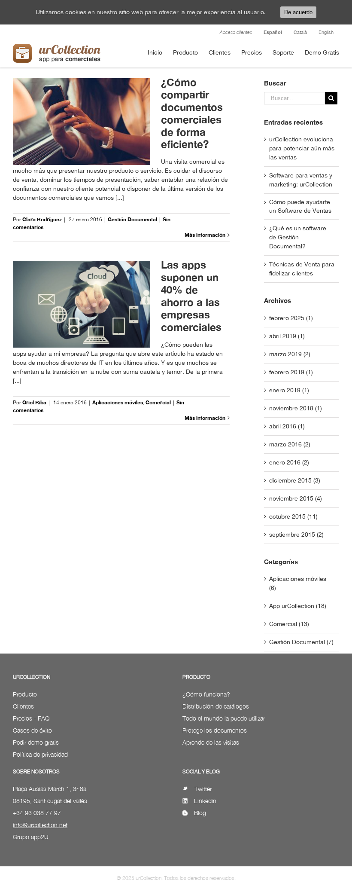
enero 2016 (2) (289, 462)
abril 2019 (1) (287, 336)
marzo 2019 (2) (289, 354)
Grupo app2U (31, 836)
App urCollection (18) (297, 605)
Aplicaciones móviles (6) (297, 583)
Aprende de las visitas (210, 742)
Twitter (203, 788)
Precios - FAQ (31, 718)
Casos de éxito (32, 730)
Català (300, 32)
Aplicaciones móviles (117, 402)
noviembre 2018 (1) (295, 408)
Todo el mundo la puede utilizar (223, 718)
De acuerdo (298, 12)
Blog (200, 812)
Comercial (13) (289, 623)
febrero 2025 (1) (291, 318)
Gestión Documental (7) (301, 641)
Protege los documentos (214, 730)
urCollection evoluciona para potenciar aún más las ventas (301, 148)
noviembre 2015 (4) (295, 498)
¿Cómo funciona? (206, 694)
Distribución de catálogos (215, 706)
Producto (25, 694)
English (326, 32)
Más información (205, 235)
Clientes (23, 706)
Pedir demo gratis (36, 742)
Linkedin (205, 800)
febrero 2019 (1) (291, 372)
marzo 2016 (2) (289, 444)
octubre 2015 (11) (293, 516)
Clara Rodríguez (42, 219)
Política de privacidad (40, 754)
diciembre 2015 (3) (294, 480)
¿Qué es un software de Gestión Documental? (297, 237)
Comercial (158, 402)
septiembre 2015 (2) (296, 534)
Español (273, 32)
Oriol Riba (34, 402)
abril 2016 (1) (287, 426)
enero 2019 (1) (289, 390)
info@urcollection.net (40, 824)
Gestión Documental (132, 219)
